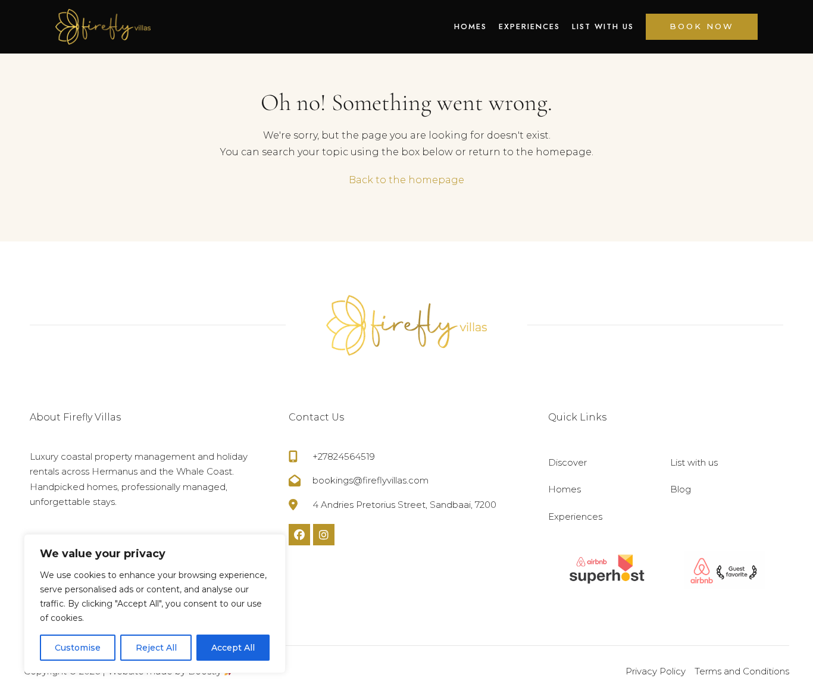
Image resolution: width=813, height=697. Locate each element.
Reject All (156, 647)
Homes (470, 26)
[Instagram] (323, 534)
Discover (567, 462)
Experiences (529, 26)
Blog (680, 489)
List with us (603, 26)
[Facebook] (299, 534)
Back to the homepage (406, 180)
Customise (78, 647)
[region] (155, 603)
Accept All (233, 647)
